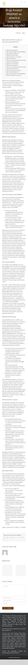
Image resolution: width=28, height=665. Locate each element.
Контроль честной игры (12, 55)
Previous (18, 33)
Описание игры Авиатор (12, 62)
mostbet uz (17, 527)
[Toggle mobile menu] (25, 2)
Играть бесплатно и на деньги (13, 57)
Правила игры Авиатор (12, 50)
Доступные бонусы (11, 58)
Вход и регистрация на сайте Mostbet (15, 51)
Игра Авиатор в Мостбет (12, 53)
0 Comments (22, 527)
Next (23, 33)
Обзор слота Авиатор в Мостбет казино (16, 60)
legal (4, 527)
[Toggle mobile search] (22, 2)
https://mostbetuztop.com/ (9, 333)
